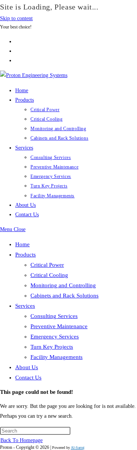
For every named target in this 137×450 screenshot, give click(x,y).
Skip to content (16, 18)
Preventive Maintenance (59, 326)
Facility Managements (56, 357)
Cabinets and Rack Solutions (64, 296)
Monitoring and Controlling (63, 285)
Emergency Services (54, 337)
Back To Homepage (21, 440)
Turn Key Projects (51, 347)
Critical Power (47, 265)
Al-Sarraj (77, 447)
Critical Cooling (49, 275)
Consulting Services (54, 316)
